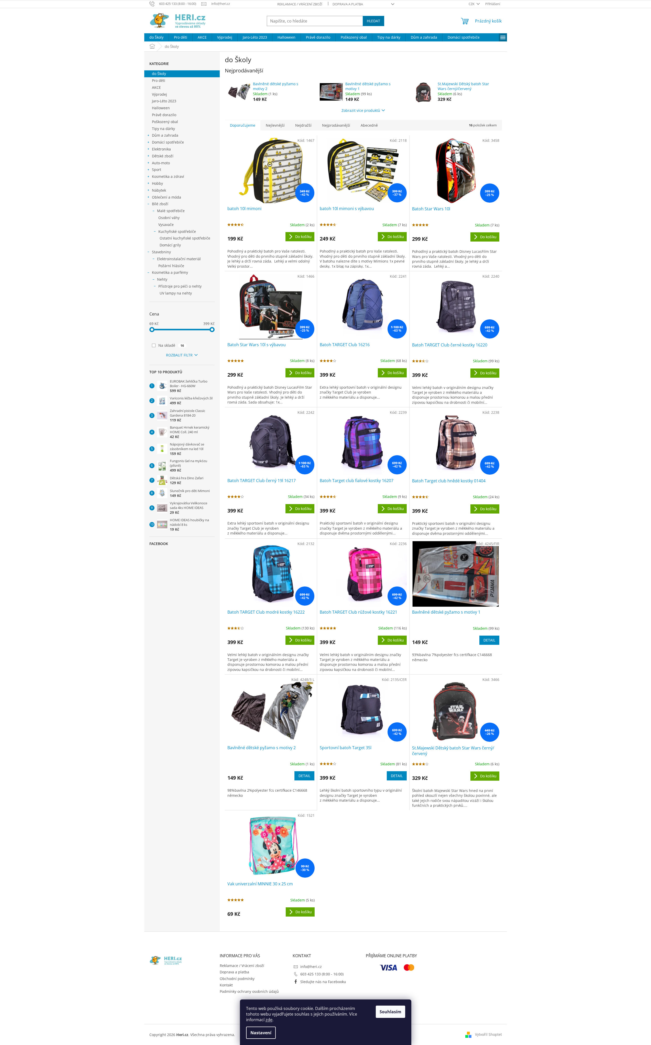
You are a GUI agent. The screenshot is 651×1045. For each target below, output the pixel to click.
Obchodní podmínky (237, 978)
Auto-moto (161, 162)
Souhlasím (390, 1012)
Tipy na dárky (163, 128)
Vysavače (166, 224)
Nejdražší (303, 125)
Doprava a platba (348, 4)
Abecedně (369, 125)
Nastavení (260, 1033)
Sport (156, 169)
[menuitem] (156, 37)
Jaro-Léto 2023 (164, 101)
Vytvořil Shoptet (488, 1034)
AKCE (156, 87)
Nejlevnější (275, 125)
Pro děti (158, 80)
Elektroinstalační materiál (179, 258)
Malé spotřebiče (171, 210)
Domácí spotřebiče (168, 142)
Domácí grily (170, 245)
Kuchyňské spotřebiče (177, 231)
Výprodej (159, 94)
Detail (489, 640)
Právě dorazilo (164, 114)
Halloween (161, 107)
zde (269, 1019)
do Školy (159, 73)
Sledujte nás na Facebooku (323, 981)
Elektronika (161, 149)
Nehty (162, 279)
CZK (472, 4)
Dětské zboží (162, 156)
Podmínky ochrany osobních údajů (249, 991)
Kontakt (226, 985)
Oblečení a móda (166, 197)
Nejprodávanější (336, 125)
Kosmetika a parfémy (170, 272)
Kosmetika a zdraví (168, 176)
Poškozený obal (165, 121)
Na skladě (171, 345)
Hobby (157, 183)
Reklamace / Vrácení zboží (299, 4)
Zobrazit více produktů (360, 110)
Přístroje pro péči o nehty (180, 286)
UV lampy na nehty (176, 293)
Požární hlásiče (171, 265)
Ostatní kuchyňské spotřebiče (185, 238)
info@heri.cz (311, 966)
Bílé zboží (160, 203)
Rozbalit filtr (179, 355)
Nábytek (159, 190)
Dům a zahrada (165, 135)
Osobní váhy (169, 217)
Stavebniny (161, 251)
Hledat (373, 20)
